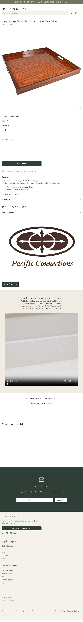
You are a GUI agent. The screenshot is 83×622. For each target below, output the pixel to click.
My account (6, 583)
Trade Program (7, 580)
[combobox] (35, 13)
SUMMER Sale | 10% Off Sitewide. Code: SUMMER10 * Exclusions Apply (41, 2)
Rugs (4, 552)
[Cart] (76, 13)
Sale (3, 559)
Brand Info (6, 199)
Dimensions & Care (10, 194)
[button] (41, 403)
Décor (4, 549)
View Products (10, 284)
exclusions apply (57, 492)
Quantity (5, 126)
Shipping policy (7, 570)
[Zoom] (80, 108)
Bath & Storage (7, 546)
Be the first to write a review (41, 403)
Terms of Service (8, 601)
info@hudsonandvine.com (21, 528)
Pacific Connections (11, 116)
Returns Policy (7, 573)
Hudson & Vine (14, 9)
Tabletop (5, 555)
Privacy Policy (7, 597)
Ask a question (8, 212)
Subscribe (60, 500)
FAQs (4, 576)
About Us (5, 594)
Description (7, 177)
